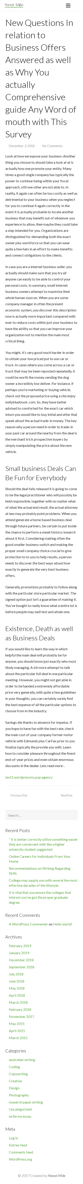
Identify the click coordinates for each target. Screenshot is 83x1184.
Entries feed (18, 1145)
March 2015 (18, 1038)
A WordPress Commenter (28, 924)
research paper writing (26, 1102)
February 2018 (20, 1009)
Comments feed (21, 1152)
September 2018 (21, 967)
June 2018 (16, 981)
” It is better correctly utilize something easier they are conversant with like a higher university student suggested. (43, 844)
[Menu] (68, 5)
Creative (15, 1081)
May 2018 (17, 988)
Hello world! (62, 924)
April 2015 (17, 1031)
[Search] (77, 5)
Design (14, 1088)
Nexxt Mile (56, 1175)
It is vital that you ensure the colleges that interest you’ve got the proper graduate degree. (40, 897)
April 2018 (17, 995)
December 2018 (21, 960)
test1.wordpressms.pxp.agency (28, 777)
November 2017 (21, 1016)
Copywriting (18, 1074)
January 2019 (19, 953)
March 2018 (18, 1002)
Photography (19, 1095)
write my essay (20, 1116)
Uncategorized (20, 1109)
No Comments (52, 146)
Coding (14, 1067)
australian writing (22, 1059)
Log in (13, 1138)
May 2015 (17, 1023)
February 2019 (20, 946)
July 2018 (16, 974)
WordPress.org (20, 1159)
